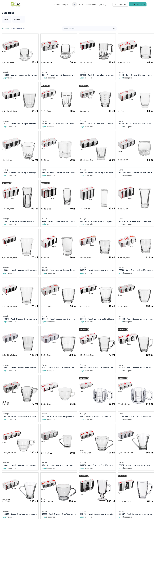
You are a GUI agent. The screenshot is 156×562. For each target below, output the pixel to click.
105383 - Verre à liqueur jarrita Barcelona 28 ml (20, 75)
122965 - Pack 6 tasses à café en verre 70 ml (97, 368)
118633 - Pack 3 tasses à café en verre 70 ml (20, 270)
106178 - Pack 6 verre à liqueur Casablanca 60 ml (97, 173)
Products (5, 28)
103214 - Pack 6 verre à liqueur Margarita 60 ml (20, 173)
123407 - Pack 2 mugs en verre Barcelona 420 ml (136, 514)
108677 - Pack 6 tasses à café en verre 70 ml (20, 319)
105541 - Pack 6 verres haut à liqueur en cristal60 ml (97, 221)
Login (5, 78)
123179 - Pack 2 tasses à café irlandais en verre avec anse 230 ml (97, 514)
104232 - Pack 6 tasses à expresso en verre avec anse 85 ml (59, 417)
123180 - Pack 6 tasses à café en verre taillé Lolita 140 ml (136, 417)
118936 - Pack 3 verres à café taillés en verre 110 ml (97, 319)
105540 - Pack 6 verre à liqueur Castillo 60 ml (59, 173)
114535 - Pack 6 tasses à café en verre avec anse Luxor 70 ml (20, 417)
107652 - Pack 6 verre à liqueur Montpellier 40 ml (97, 75)
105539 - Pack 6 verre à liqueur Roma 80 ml (136, 173)
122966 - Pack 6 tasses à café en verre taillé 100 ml (136, 368)
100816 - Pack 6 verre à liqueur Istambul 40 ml (136, 75)
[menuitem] (57, 4)
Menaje (6, 72)
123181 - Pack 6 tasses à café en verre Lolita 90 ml (97, 417)
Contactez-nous (138, 4)
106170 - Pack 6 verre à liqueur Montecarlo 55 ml (20, 124)
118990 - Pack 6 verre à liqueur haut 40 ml (59, 221)
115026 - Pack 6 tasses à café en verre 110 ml (136, 270)
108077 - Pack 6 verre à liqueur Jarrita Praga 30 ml (59, 75)
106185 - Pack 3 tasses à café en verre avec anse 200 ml (20, 465)
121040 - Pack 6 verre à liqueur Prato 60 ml (59, 124)
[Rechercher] (114, 28)
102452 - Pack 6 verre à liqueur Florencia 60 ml (59, 270)
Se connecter (120, 4)
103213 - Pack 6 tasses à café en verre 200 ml (59, 368)
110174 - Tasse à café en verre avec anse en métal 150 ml (136, 465)
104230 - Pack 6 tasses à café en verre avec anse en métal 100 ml (97, 465)
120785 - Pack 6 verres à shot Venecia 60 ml (97, 124)
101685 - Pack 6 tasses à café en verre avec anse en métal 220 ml (59, 514)
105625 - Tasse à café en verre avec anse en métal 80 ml (59, 465)
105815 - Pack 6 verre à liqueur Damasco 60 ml (136, 124)
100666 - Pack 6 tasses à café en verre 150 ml (136, 319)
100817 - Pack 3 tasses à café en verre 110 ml (97, 270)
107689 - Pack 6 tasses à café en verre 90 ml (59, 319)
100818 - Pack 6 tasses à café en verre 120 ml (20, 368)
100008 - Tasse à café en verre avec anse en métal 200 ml (20, 514)
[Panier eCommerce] (74, 4)
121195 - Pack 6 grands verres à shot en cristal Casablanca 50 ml (20, 221)
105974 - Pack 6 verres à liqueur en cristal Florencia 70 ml (136, 221)
